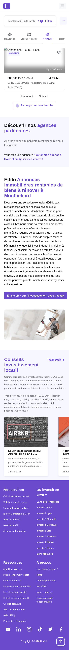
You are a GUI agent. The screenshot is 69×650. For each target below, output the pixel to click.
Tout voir (54, 360)
